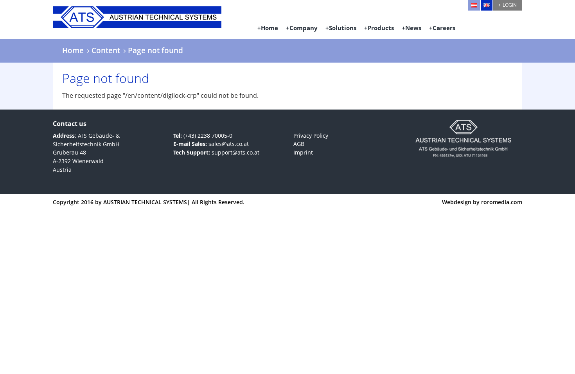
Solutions (342, 28)
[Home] (147, 14)
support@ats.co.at (235, 152)
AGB (298, 143)
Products (381, 28)
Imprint (303, 152)
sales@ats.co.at (228, 143)
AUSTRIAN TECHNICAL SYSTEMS (145, 202)
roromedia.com (501, 202)
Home (269, 28)
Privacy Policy (310, 135)
